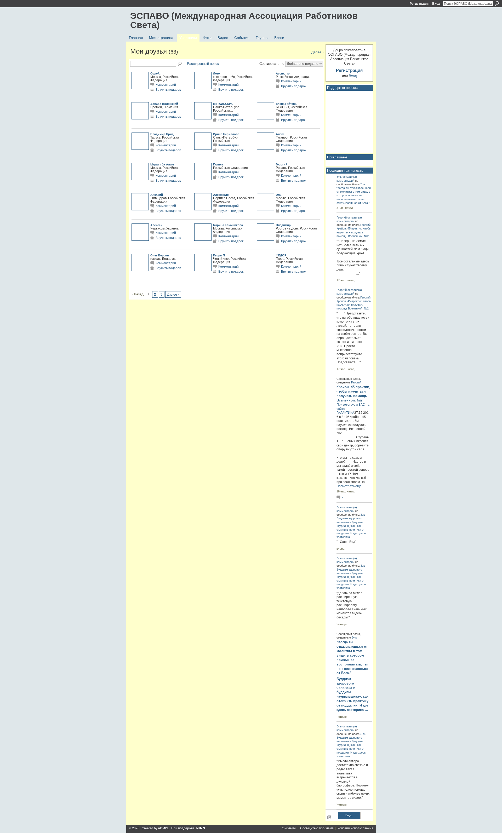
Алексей (156, 225)
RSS (329, 817)
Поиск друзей (180, 64)
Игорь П (219, 255)
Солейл (155, 73)
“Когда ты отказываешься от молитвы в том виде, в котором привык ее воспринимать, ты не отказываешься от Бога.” (353, 195)
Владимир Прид (162, 134)
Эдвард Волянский (164, 103)
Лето (216, 73)
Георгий (281, 164)
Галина (218, 164)
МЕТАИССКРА (223, 103)
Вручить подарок (168, 89)
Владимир (283, 225)
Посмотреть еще (349, 486)
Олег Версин (159, 255)
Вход (436, 3)
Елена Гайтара (286, 103)
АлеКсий (156, 194)
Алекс (280, 134)
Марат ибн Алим (162, 164)
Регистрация (419, 3)
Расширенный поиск (203, 64)
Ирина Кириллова (226, 134)
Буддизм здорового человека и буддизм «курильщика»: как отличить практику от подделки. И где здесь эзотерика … (352, 694)
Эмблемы (289, 828)
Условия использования (355, 828)
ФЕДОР (281, 255)
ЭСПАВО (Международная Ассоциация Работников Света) (244, 20)
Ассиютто (283, 73)
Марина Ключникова (228, 225)
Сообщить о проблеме (317, 828)
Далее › (173, 294)
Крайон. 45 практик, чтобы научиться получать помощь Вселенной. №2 (353, 232)
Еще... (349, 815)
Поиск (497, 3)
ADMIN (163, 828)
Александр (221, 194)
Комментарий (166, 84)
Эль (279, 194)
